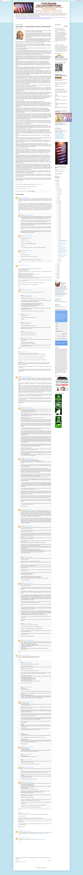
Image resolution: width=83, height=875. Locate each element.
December (58, 189)
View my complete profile (59, 296)
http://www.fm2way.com (58, 132)
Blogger (45, 867)
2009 (57, 278)
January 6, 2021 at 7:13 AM (27, 314)
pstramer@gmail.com (62, 138)
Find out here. (28, 188)
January (58, 203)
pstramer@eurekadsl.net (59, 292)
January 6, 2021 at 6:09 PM (29, 583)
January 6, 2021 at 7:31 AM (27, 331)
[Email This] (29, 191)
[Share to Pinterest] (33, 191)
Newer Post (17, 860)
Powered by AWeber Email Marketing (61, 338)
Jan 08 (59, 235)
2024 (57, 184)
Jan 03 (59, 259)
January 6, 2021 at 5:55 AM (28, 250)
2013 (57, 273)
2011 (57, 275)
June (58, 197)
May (57, 198)
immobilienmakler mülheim (41, 839)
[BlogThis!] (30, 191)
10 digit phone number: (59, 331)
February (58, 202)
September (58, 193)
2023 (57, 185)
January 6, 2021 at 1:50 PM (29, 407)
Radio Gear (63, 289)
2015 (57, 270)
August (58, 194)
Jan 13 (59, 228)
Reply (19, 211)
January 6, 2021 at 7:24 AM (27, 322)
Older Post (49, 860)
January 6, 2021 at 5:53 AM (28, 235)
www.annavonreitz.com (39, 184)
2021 (57, 188)
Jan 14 (59, 227)
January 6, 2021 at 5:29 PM (27, 662)
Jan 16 (59, 224)
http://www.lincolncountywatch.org (60, 135)
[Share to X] (31, 191)
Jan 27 (59, 210)
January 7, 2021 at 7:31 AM (27, 623)
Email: (57, 326)
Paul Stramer (64, 282)
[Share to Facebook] (32, 191)
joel (18, 197)
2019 (57, 265)
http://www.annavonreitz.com (59, 137)
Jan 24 (59, 214)
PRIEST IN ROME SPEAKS (62, 246)
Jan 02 (59, 260)
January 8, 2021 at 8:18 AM (29, 640)
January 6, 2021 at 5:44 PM (27, 754)
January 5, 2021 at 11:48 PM (24, 197)
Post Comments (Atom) (23, 861)
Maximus (22, 235)
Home (34, 860)
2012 (57, 274)
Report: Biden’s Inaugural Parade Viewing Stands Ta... (62, 250)
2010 (57, 277)
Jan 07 (59, 236)
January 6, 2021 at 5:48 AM (26, 265)
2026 (57, 181)
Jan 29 (59, 207)
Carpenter (22, 215)
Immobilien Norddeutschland (43, 833)
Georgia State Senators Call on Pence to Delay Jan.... (62, 256)
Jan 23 (59, 215)
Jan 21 (59, 218)
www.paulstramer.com (58, 291)
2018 (57, 266)
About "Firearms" (60, 245)
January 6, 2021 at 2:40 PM (26, 509)
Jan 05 (59, 239)
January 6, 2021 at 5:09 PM (26, 655)
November (58, 190)
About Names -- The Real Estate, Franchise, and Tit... (62, 243)
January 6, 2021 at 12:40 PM (26, 376)
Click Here (56, 125)
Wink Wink (20, 376)
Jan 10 (59, 232)
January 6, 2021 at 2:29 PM (29, 458)
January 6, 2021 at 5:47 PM (27, 759)
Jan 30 (59, 206)
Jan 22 (59, 216)
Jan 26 (59, 211)
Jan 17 (59, 223)
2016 (57, 269)
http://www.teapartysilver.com (59, 134)
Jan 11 (59, 231)
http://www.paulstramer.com (59, 136)
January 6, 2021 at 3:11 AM (29, 215)
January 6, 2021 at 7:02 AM (27, 295)
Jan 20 (59, 219)
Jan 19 (59, 220)
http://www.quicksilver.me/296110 (60, 133)
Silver (59, 289)
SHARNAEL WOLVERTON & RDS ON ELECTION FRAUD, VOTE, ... (62, 241)
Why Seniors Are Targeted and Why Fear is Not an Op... (62, 248)
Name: (57, 323)
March (58, 201)
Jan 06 (59, 237)
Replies (20, 213)
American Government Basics (62, 254)
